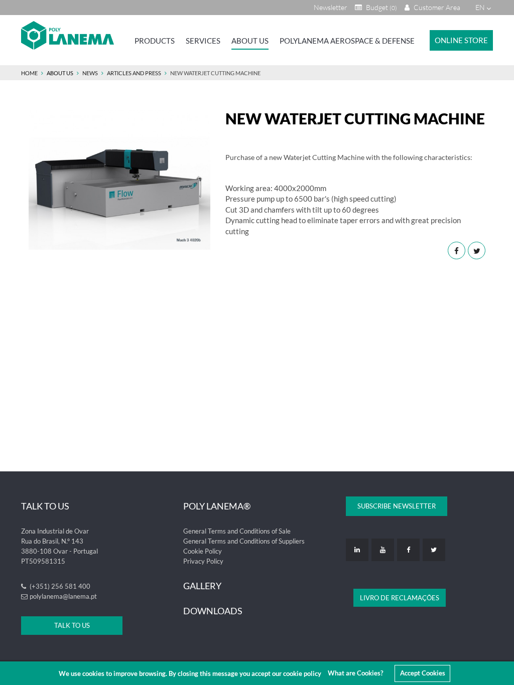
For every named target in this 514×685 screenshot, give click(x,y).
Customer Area (436, 7)
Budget (380, 7)
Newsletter (330, 7)
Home (29, 73)
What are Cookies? (355, 673)
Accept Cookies (422, 673)
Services (203, 40)
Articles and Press (134, 73)
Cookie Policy (202, 551)
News (90, 73)
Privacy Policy (203, 561)
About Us (250, 40)
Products (155, 40)
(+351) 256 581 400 (59, 586)
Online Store (461, 40)
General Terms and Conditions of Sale (237, 531)
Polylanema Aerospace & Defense (347, 40)
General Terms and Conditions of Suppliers (244, 541)
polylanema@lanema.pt (63, 596)
